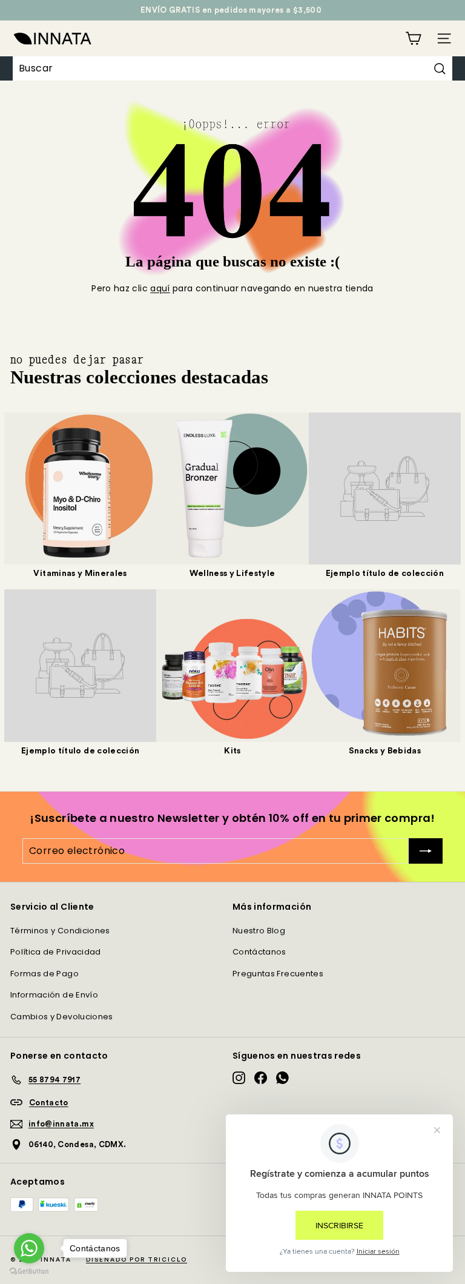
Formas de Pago (44, 973)
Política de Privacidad (55, 952)
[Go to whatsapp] (29, 1248)
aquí (160, 288)
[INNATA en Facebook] (260, 1077)
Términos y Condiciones (60, 930)
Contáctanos (259, 952)
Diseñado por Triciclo (136, 1260)
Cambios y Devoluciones (61, 1016)
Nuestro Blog (258, 930)
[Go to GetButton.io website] (29, 1272)
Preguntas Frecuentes (277, 973)
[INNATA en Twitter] (282, 1077)
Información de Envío (54, 995)
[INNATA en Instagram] (238, 1077)
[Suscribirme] (426, 851)
